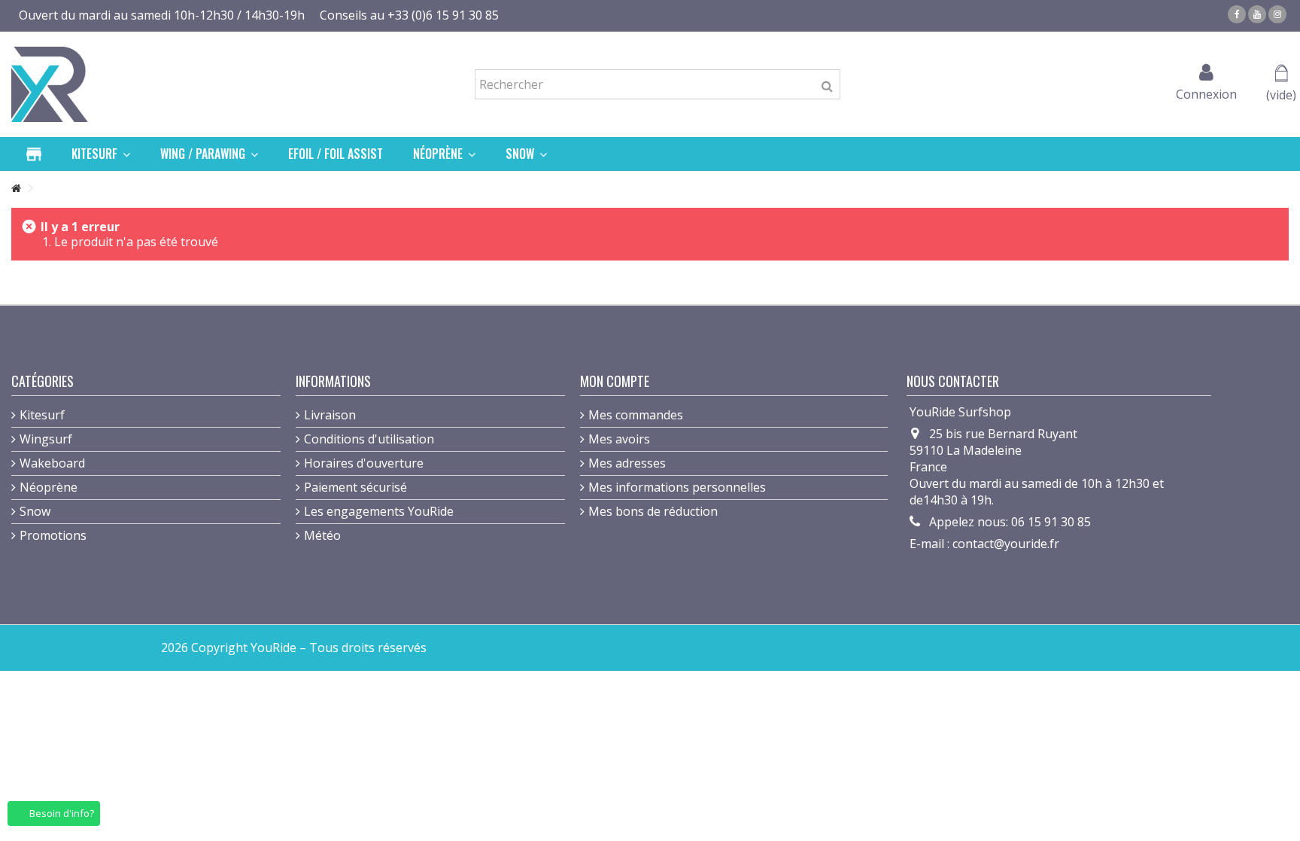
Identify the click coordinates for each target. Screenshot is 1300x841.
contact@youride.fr (1005, 543)
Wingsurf (46, 438)
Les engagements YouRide (379, 511)
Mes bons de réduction (653, 511)
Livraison (330, 414)
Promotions (53, 535)
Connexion (1206, 92)
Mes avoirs (619, 438)
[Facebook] (1237, 14)
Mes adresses (627, 463)
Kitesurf (42, 414)
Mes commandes (635, 414)
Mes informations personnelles (677, 487)
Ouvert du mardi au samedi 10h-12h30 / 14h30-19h (162, 15)
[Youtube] (1257, 14)
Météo (322, 535)
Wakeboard (52, 463)
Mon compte (614, 381)
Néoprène (48, 487)
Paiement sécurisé (355, 487)
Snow (35, 511)
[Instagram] (1277, 14)
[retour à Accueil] (15, 188)
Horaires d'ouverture (364, 463)
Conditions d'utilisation (369, 438)
